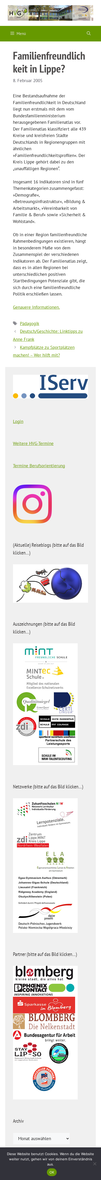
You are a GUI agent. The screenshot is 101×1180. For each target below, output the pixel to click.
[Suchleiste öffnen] (89, 33)
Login (18, 421)
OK (51, 1172)
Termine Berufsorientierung (39, 466)
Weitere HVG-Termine (33, 443)
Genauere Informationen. (36, 307)
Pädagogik (29, 323)
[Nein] (94, 1163)
